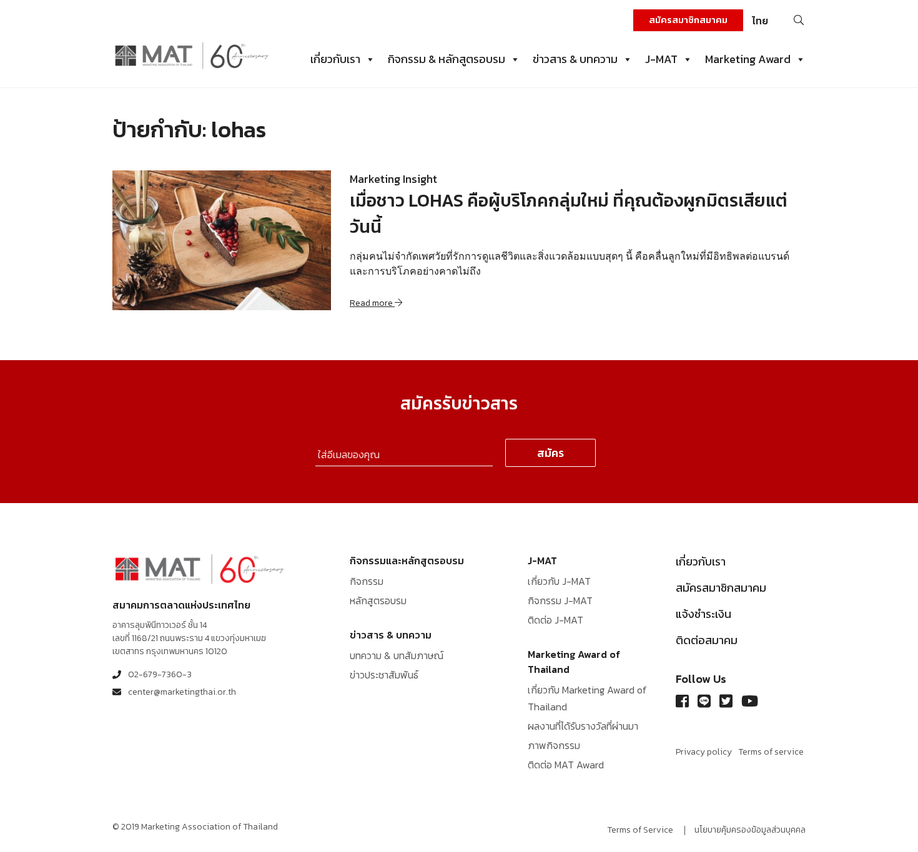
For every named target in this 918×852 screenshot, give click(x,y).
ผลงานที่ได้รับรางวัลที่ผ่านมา (583, 725)
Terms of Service (640, 829)
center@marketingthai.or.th (182, 691)
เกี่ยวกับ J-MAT (559, 581)
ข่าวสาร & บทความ (575, 59)
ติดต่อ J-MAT (555, 619)
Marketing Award (748, 59)
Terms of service (771, 751)
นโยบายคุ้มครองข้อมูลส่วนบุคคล (750, 829)
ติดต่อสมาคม (707, 640)
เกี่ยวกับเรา (335, 59)
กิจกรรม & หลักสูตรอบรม (446, 59)
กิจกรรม (366, 581)
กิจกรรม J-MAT (560, 600)
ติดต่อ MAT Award (566, 764)
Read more (372, 303)
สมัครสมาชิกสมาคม (688, 19)
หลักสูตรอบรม (378, 600)
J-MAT (661, 59)
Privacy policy (704, 751)
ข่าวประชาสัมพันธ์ (384, 674)
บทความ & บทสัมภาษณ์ (396, 655)
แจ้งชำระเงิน (703, 613)
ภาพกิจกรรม (554, 745)
